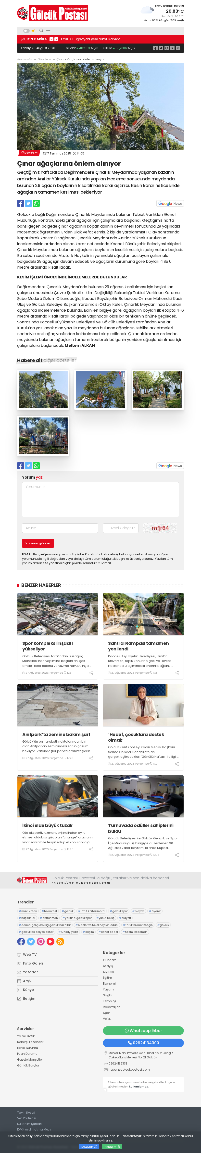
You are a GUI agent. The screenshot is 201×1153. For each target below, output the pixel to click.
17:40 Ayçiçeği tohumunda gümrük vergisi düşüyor (110, 39)
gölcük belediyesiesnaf (36, 932)
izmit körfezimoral (91, 911)
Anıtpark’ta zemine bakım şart (56, 734)
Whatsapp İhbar (146, 1030)
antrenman (49, 918)
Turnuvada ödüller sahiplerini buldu (141, 828)
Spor (106, 1013)
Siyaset (108, 972)
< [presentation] (51, 39)
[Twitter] (161, 48)
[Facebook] (155, 48)
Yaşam (108, 989)
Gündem (44, 59)
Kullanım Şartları (29, 1124)
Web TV (29, 954)
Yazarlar (30, 972)
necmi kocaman (135, 932)
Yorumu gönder (37, 543)
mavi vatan (28, 911)
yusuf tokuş (105, 918)
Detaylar (87, 1147)
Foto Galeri (32, 963)
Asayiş (108, 966)
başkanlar (27, 918)
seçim (88, 932)
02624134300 (146, 1043)
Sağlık (107, 995)
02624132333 (118, 1063)
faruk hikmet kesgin (138, 925)
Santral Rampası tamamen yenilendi (138, 646)
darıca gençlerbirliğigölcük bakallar (45, 925)
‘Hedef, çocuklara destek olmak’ (136, 737)
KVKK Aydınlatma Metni (34, 1129)
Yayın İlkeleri (26, 1112)
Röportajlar (111, 1007)
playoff (138, 911)
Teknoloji (109, 1001)
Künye (28, 989)
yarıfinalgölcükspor (77, 918)
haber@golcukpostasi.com (129, 1069)
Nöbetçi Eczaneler (30, 1042)
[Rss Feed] (178, 48)
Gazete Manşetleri (30, 1059)
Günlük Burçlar (28, 1065)
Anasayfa (24, 59)
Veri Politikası (26, 1118)
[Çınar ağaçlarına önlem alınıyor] (43, 408)
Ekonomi (109, 983)
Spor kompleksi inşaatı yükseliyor (47, 646)
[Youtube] (172, 48)
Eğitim (107, 978)
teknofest (49, 911)
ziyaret (155, 911)
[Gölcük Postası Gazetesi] (52, 13)
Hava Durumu (27, 1048)
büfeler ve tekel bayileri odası (96, 925)
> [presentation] (56, 39)
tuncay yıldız (68, 932)
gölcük (68, 911)
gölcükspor (119, 911)
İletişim (28, 998)
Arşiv (26, 980)
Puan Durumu (27, 1054)
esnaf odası (108, 932)
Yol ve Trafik (26, 1036)
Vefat (107, 1019)
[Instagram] (166, 48)
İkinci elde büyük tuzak (47, 825)
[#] (32, 880)
